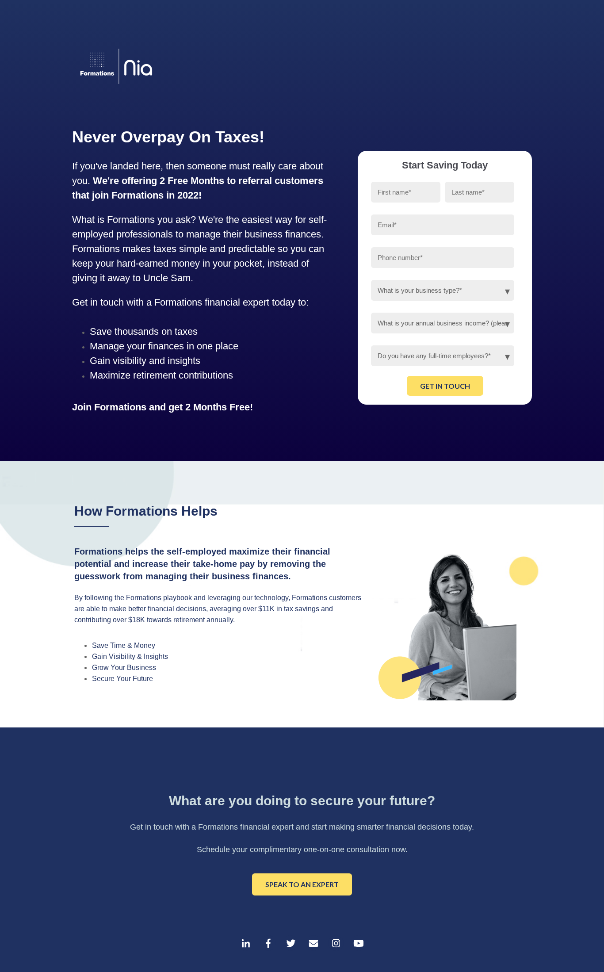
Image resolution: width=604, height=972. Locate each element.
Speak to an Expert (302, 884)
